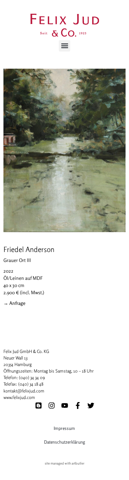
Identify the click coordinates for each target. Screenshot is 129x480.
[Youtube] (64, 405)
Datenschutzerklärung (64, 442)
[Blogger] (38, 405)
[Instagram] (51, 405)
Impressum (64, 428)
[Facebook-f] (78, 405)
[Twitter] (91, 405)
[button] (64, 46)
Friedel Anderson (28, 249)
